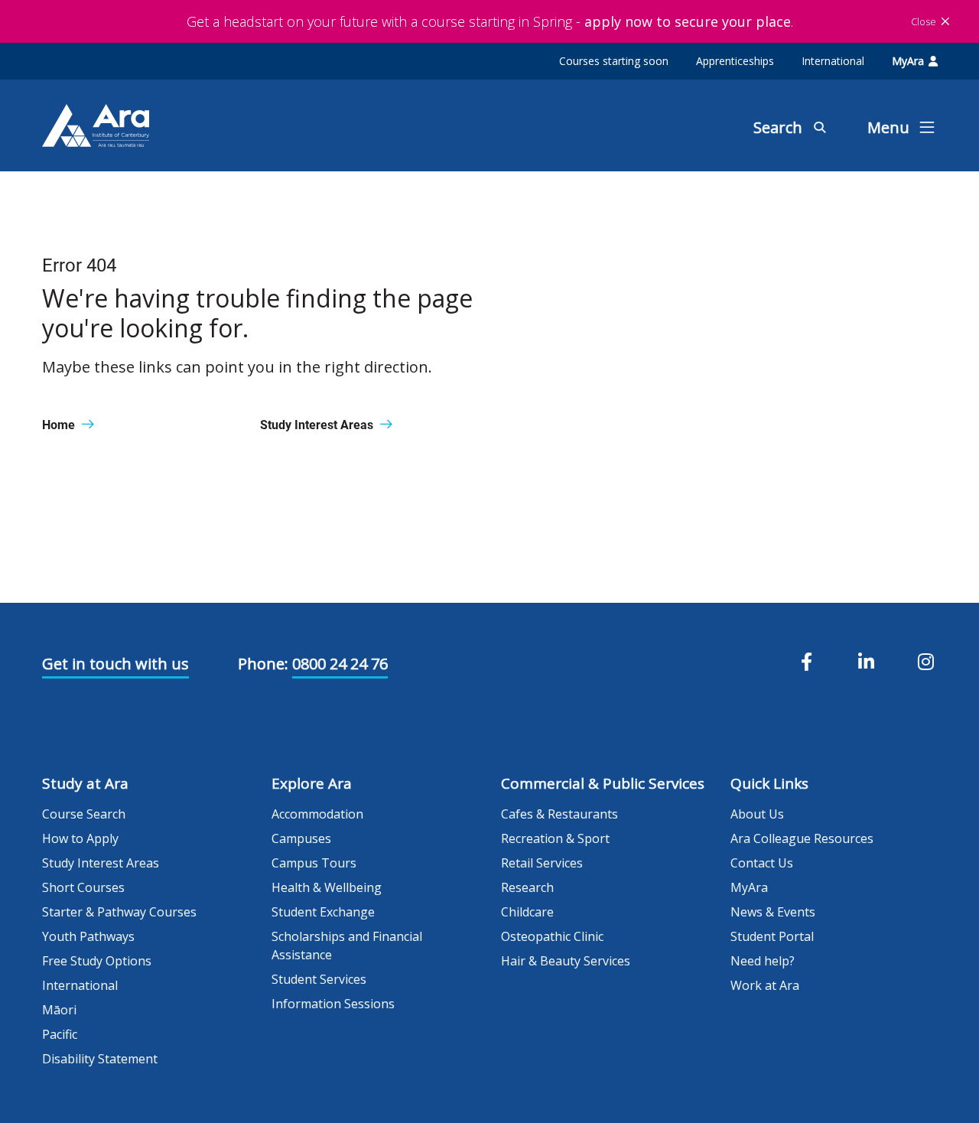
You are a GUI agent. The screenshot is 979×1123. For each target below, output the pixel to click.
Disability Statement (100, 1058)
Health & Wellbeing (327, 887)
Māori (59, 1009)
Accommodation (317, 814)
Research (527, 887)
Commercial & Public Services (602, 783)
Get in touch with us (115, 663)
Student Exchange (323, 911)
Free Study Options (96, 960)
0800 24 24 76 (340, 663)
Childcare (527, 911)
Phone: (263, 663)
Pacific (59, 1034)
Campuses (301, 838)
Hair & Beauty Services (565, 960)
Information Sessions (333, 1003)
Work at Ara (764, 985)
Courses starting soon (613, 61)
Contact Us (761, 862)
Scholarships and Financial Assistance (347, 945)
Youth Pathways (88, 936)
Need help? (762, 960)
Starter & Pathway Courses (119, 911)
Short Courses (83, 887)
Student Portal (772, 936)
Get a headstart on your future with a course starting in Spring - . (490, 21)
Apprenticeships (735, 61)
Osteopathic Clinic (552, 936)
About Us (757, 814)
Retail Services (542, 862)
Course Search (83, 814)
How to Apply (80, 838)
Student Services (319, 979)
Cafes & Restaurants (559, 814)
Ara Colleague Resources (801, 838)
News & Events (772, 911)
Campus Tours (314, 862)
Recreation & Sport (555, 838)
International (833, 61)
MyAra (908, 61)
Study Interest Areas (100, 862)
